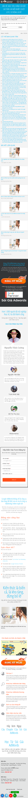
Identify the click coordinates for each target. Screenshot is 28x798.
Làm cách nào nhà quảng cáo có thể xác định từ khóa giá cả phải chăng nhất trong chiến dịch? (14, 112)
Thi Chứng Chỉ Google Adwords (18, 16)
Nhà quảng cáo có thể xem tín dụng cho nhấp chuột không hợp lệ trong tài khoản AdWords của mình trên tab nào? (14, 54)
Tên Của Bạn (6, 458)
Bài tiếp (24, 33)
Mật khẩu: (4, 27)
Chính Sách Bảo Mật (10, 789)
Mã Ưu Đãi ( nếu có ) (7, 473)
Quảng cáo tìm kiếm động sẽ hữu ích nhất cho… (12, 39)
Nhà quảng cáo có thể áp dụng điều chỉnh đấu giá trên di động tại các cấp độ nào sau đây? (14, 66)
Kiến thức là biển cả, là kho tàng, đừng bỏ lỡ (14, 592)
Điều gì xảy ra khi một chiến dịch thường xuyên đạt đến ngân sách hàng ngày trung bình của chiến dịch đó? (14, 129)
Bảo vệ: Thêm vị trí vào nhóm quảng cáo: (11, 49)
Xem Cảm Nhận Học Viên (14, 324)
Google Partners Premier (17, 564)
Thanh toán (19, 789)
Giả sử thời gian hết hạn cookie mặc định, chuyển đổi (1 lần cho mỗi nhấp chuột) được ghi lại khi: (14, 63)
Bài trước (5, 33)
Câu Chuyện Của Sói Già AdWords (14, 731)
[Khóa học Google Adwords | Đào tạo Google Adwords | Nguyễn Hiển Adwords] (8, 1)
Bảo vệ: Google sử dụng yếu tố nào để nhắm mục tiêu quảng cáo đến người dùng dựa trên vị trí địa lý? (14, 41)
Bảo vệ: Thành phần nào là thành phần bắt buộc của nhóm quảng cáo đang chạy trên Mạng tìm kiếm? (13, 84)
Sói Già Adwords (5, 16)
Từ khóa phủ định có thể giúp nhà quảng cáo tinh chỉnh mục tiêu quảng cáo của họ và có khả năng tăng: (14, 74)
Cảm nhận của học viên (14, 713)
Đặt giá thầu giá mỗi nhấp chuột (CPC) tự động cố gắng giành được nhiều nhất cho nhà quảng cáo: (14, 60)
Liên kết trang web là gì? (7, 121)
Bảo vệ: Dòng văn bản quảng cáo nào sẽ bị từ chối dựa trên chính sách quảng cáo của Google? (14, 81)
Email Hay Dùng (7, 468)
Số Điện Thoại (6, 463)
